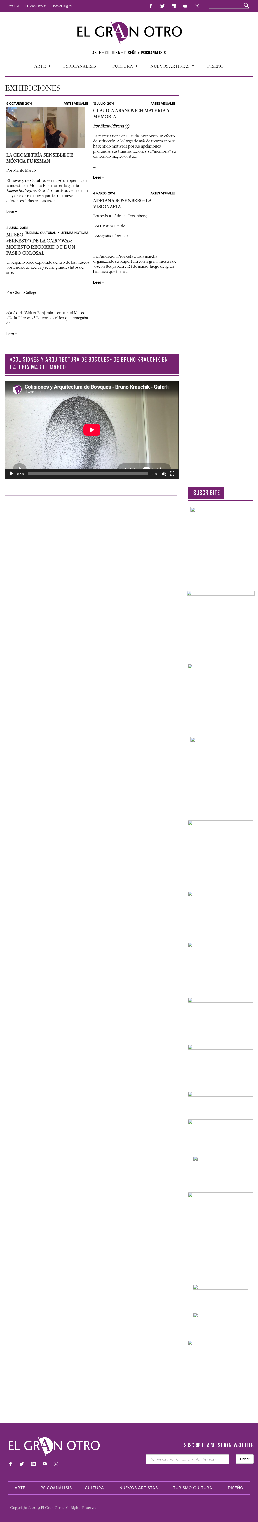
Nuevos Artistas (167, 67)
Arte (37, 67)
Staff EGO (13, 6)
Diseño (215, 66)
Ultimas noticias (75, 233)
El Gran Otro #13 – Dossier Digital (48, 6)
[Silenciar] (164, 473)
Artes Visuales (76, 104)
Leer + (11, 212)
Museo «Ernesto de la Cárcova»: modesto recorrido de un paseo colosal (40, 244)
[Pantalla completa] (172, 473)
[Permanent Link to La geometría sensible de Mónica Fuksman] (48, 127)
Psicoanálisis (79, 66)
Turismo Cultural (40, 233)
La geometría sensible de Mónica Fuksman (39, 158)
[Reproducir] (11, 473)
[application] (92, 430)
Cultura (120, 67)
